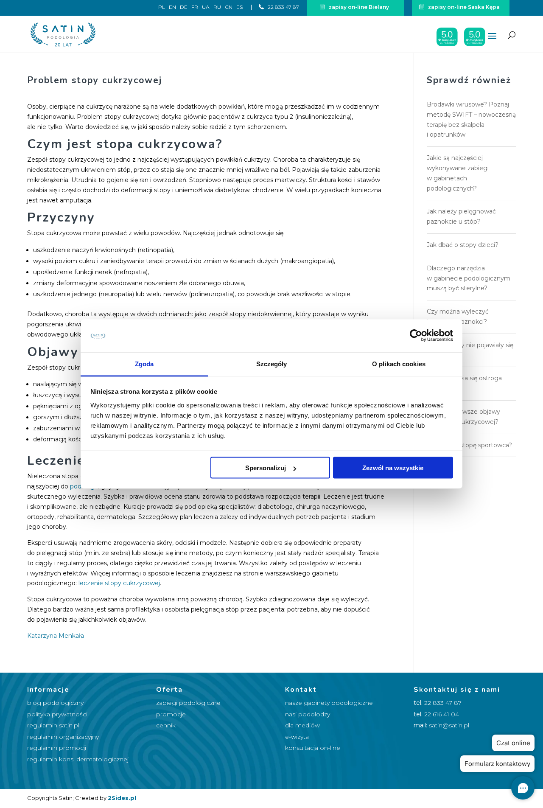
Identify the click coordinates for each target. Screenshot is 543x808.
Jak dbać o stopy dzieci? (462, 245)
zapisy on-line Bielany (358, 7)
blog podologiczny (55, 703)
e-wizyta (297, 737)
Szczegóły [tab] (271, 363)
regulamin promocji (56, 748)
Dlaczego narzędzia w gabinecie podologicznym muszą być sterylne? (468, 278)
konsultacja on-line (312, 748)
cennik (166, 725)
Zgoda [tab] (144, 363)
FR (194, 7)
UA (206, 7)
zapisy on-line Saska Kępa (463, 7)
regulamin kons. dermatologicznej (78, 759)
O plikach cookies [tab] (398, 363)
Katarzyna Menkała (55, 636)
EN (172, 7)
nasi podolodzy (307, 714)
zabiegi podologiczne (188, 703)
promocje (171, 714)
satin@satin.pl (449, 725)
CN (228, 7)
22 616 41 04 (441, 714)
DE (184, 7)
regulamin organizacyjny (63, 737)
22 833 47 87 (282, 7)
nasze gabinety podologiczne (329, 703)
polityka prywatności (57, 714)
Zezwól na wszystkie (392, 467)
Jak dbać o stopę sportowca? (469, 445)
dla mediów (302, 725)
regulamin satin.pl (53, 725)
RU (217, 7)
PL (161, 7)
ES (239, 7)
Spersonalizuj (265, 467)
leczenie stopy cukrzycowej (119, 583)
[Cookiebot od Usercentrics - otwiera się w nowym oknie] (416, 335)
